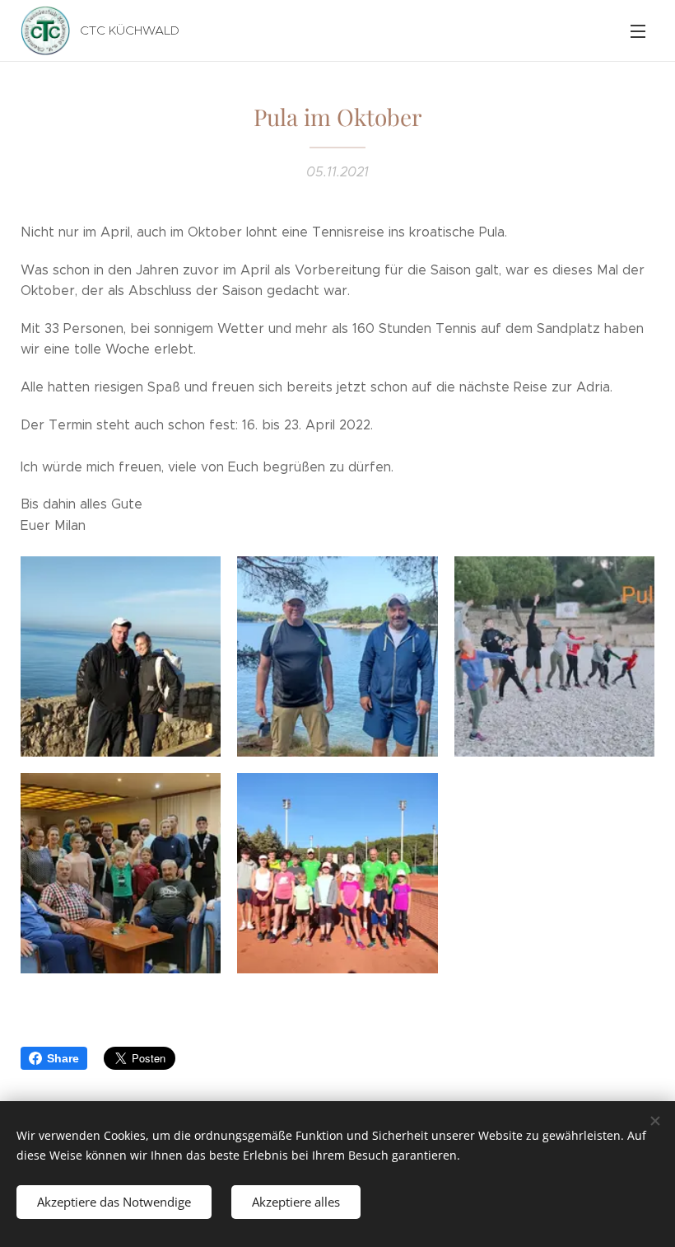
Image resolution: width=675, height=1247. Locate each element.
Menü (637, 30)
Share (63, 1058)
